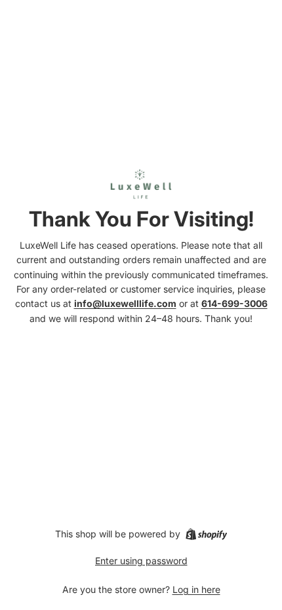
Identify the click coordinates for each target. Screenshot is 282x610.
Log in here (196, 589)
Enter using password (141, 560)
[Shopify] (206, 534)
